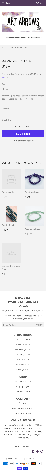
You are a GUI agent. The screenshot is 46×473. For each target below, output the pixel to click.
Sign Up (39, 325)
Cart (41, 3)
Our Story (23, 403)
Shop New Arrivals (23, 381)
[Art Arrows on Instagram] (41, 451)
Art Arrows (16, 459)
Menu (7, 3)
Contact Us (26, 447)
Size (3, 84)
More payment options (23, 140)
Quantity (5, 109)
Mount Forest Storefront (23, 408)
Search (16, 447)
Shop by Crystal (23, 386)
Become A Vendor (23, 413)
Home (4, 48)
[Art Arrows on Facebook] (33, 451)
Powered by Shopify (30, 459)
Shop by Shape (23, 391)
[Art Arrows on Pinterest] (37, 451)
